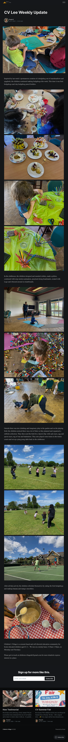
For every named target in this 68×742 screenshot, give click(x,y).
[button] (64, 2)
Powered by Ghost (60, 729)
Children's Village (7, 729)
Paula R (11, 19)
